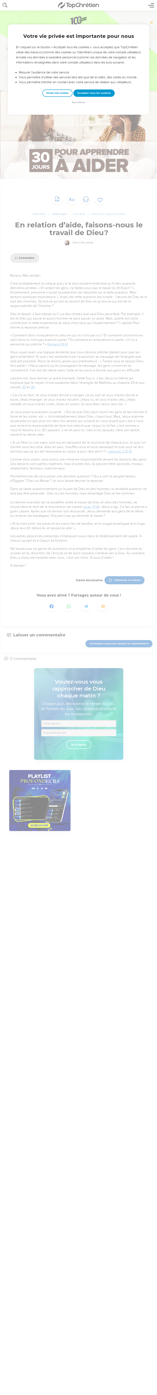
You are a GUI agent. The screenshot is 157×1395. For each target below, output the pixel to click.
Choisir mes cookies (57, 93)
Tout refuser (78, 102)
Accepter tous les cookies (94, 93)
